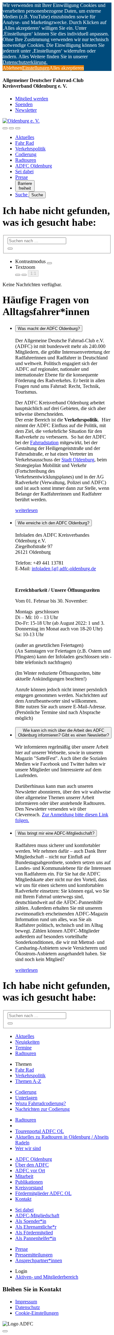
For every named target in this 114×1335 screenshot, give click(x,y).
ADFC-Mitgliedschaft (37, 1215)
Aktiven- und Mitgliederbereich (46, 1277)
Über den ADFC (32, 1164)
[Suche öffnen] (11, 128)
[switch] (49, 263)
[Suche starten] (10, 249)
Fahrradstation (44, 442)
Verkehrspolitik (30, 148)
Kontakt (23, 1199)
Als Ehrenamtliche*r (35, 1227)
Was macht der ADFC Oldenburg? (49, 328)
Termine (23, 1047)
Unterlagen (26, 1097)
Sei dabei (24, 171)
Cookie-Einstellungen (37, 1313)
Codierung (25, 154)
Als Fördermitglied (34, 1232)
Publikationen (29, 1182)
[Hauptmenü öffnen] (17, 128)
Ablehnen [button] (12, 68)
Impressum (26, 1301)
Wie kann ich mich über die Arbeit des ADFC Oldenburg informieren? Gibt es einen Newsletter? (63, 732)
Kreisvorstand (29, 1187)
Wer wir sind (28, 1148)
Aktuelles (24, 137)
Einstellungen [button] (35, 68)
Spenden (24, 104)
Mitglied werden (31, 98)
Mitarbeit (24, 1176)
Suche (22, 194)
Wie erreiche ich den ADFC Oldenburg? (53, 523)
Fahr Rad (24, 143)
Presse (21, 177)
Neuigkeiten (27, 1042)
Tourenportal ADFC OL (39, 1131)
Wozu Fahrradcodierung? (40, 1103)
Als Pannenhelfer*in (35, 1238)
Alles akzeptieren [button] (66, 68)
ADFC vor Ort (30, 1170)
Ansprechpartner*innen (38, 1260)
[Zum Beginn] (5, 1331)
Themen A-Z (28, 1081)
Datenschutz (27, 1307)
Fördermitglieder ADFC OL (43, 1193)
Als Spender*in (30, 1221)
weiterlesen (26, 510)
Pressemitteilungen (34, 1254)
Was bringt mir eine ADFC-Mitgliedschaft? (56, 833)
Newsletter (26, 110)
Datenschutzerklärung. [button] (25, 62)
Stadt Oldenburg (77, 459)
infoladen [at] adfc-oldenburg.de (64, 568)
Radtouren (25, 160)
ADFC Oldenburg (33, 165)
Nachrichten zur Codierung (42, 1109)
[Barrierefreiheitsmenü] (5, 128)
